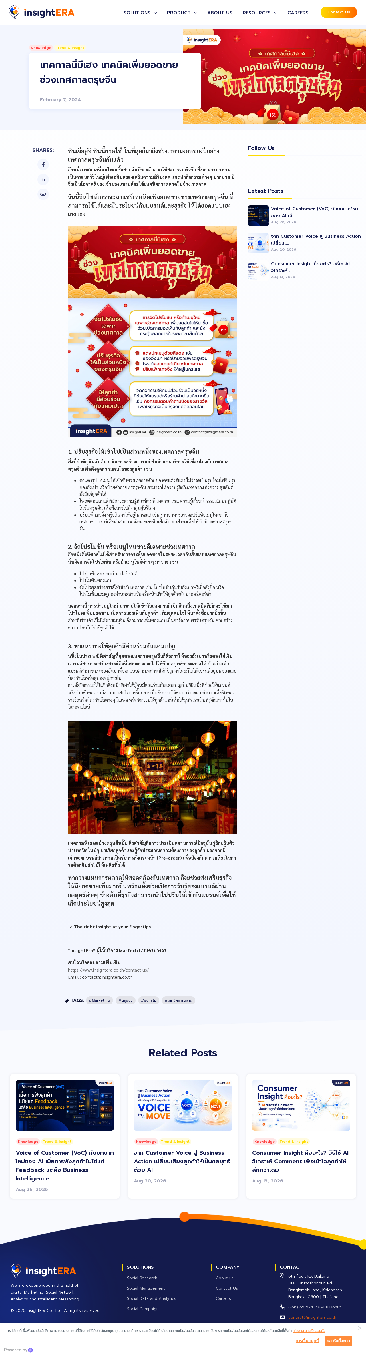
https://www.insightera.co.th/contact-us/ (108, 970)
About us (219, 12)
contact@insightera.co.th (312, 1317)
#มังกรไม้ (148, 1000)
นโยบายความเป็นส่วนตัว (309, 1330)
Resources (257, 12)
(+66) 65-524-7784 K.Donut (314, 1307)
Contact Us (338, 12)
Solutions (137, 12)
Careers (298, 12)
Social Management (146, 1288)
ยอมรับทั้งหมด (338, 1341)
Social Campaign (143, 1309)
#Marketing (99, 1000)
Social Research (142, 1278)
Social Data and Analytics (151, 1299)
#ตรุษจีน (125, 1000)
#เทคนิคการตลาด (178, 1000)
